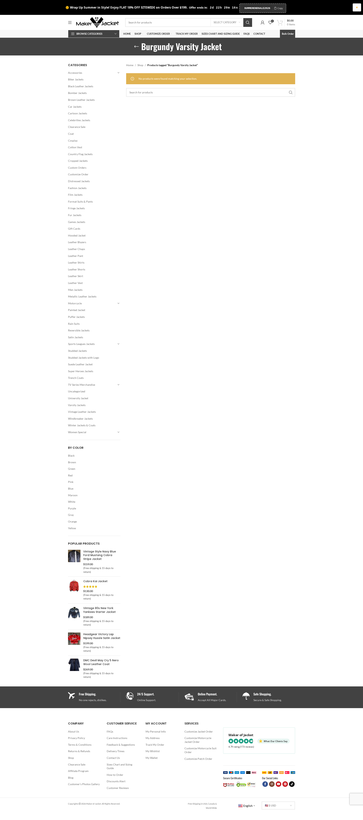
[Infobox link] (152, 697)
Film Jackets (75, 194)
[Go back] (136, 46)
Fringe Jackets (76, 208)
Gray (71, 514)
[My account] (262, 22)
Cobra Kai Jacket (95, 581)
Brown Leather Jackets (81, 99)
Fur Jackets (74, 215)
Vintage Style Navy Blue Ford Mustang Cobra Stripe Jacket (99, 555)
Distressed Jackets (79, 181)
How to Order (115, 774)
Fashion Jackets (77, 188)
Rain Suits (74, 323)
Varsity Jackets (77, 405)
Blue (70, 488)
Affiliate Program (78, 771)
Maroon (73, 495)
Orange (72, 521)
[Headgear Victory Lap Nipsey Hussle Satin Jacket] (74, 642)
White (71, 501)
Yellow (72, 528)
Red (70, 475)
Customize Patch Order (198, 758)
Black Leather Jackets (80, 86)
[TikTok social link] (292, 784)
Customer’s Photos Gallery (84, 784)
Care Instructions (117, 738)
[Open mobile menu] (70, 22)
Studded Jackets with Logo (83, 357)
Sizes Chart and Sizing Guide (119, 766)
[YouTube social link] (278, 784)
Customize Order (78, 174)
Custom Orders (77, 167)
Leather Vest (75, 283)
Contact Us (113, 757)
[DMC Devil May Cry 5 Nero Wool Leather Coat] (74, 669)
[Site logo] (97, 22)
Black (71, 455)
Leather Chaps (76, 249)
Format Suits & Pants (80, 201)
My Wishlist (153, 751)
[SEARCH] (247, 22)
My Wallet (152, 757)
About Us (73, 731)
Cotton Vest (75, 147)
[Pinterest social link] (285, 784)
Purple (72, 508)
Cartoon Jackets (77, 113)
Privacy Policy (76, 738)
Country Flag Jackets (80, 154)
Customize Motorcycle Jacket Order (197, 739)
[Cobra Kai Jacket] (74, 590)
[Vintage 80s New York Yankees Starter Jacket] (74, 616)
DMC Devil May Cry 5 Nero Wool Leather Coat (101, 662)
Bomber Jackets (77, 93)
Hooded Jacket (77, 235)
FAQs (110, 731)
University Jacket (78, 398)
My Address (153, 738)
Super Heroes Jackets (80, 371)
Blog (70, 777)
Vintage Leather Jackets (82, 411)
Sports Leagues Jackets (81, 343)
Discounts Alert (116, 781)
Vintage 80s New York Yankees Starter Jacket (99, 610)
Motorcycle (75, 303)
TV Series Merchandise (81, 384)
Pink (70, 481)
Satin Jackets (75, 337)
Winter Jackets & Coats (81, 425)
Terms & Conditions (79, 744)
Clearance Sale (76, 126)
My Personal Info (156, 731)
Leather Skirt (75, 276)
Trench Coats (76, 377)
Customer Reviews (118, 788)
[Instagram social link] (272, 784)
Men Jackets (75, 289)
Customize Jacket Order (198, 731)
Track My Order (155, 744)
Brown (72, 462)
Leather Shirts (76, 262)
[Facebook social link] (265, 784)
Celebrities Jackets (79, 120)
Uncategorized (76, 391)
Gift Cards (74, 228)
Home (129, 65)
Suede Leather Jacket (80, 364)
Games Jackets (76, 222)
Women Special (77, 432)
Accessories (75, 72)
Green (71, 468)
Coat (71, 133)
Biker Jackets (75, 79)
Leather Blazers (77, 242)
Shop (140, 65)
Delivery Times (115, 751)
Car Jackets (75, 106)
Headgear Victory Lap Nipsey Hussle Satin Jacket (101, 636)
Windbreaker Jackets (80, 418)
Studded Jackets (77, 350)
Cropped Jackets (78, 160)
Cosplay (73, 140)
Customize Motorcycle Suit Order (200, 750)
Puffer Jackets (76, 316)
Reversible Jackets (79, 330)
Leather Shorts (76, 269)
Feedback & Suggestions (121, 744)
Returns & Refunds (79, 751)
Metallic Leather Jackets (82, 296)
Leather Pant (75, 255)
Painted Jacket (76, 310)
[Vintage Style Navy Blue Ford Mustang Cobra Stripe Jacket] (74, 562)
